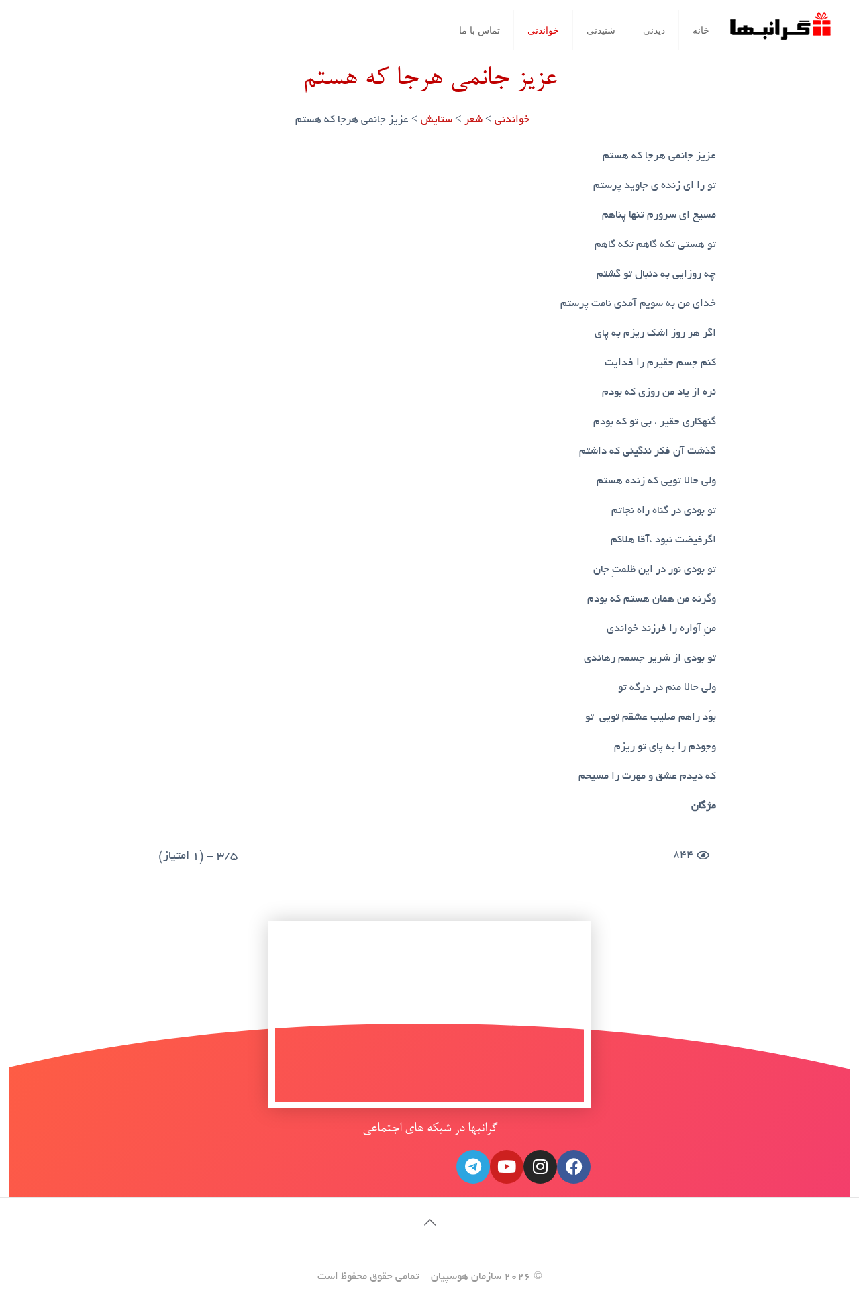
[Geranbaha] (780, 31)
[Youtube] (506, 1167)
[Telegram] (473, 1167)
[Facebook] (574, 1167)
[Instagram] (540, 1167)
